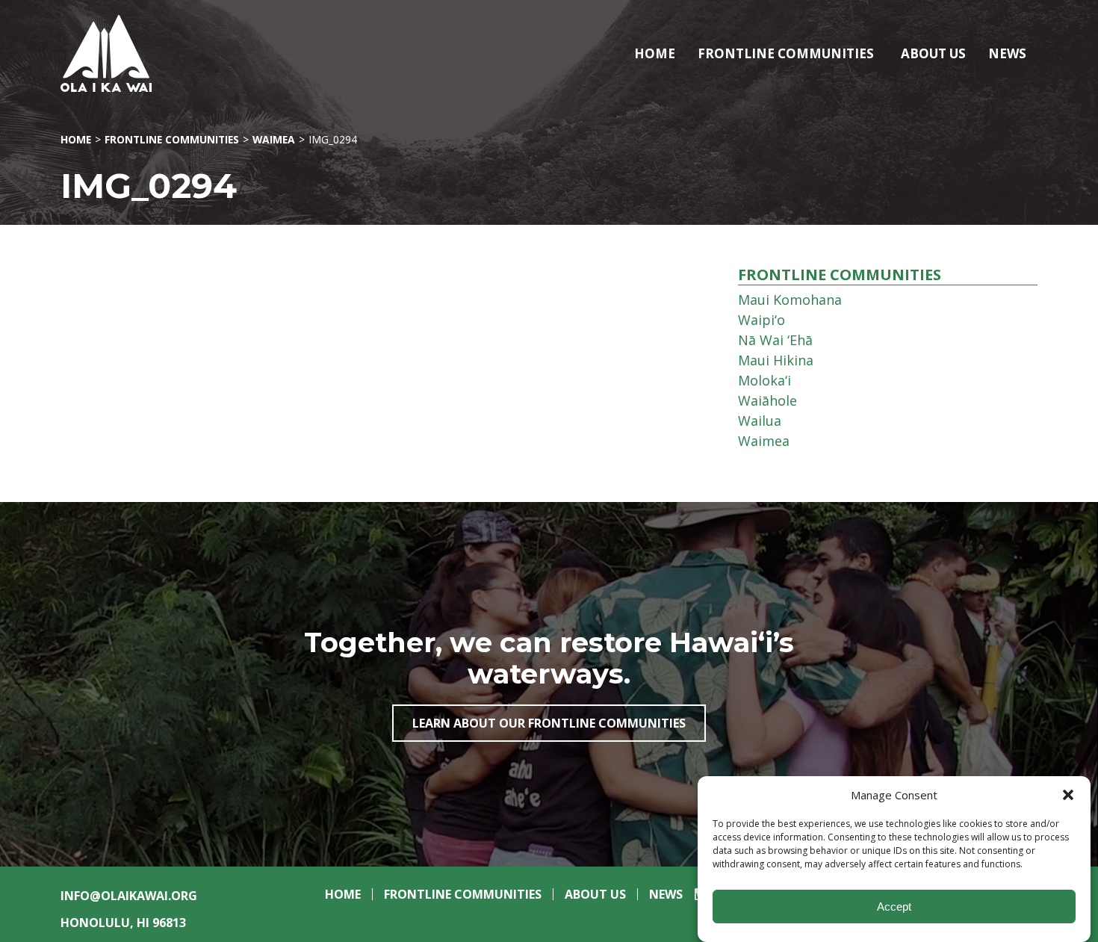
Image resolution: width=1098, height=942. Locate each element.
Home (654, 53)
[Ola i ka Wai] (149, 54)
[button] (1068, 794)
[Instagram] (696, 899)
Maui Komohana (790, 300)
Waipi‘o (761, 320)
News (1007, 53)
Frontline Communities (786, 53)
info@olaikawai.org (129, 895)
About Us (933, 53)
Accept (894, 906)
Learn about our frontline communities (549, 723)
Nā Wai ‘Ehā (775, 340)
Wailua (759, 421)
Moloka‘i (764, 380)
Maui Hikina (775, 360)
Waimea (273, 139)
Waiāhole (767, 400)
